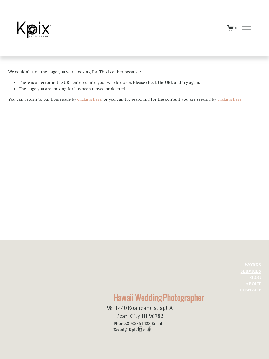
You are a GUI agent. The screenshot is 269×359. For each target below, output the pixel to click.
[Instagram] (140, 329)
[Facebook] (149, 329)
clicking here (89, 99)
